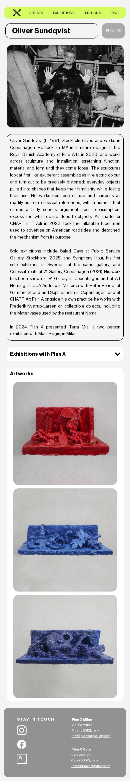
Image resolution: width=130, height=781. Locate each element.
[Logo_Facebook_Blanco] (22, 744)
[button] (113, 30)
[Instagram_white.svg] (22, 730)
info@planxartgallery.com (91, 736)
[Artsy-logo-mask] (22, 759)
